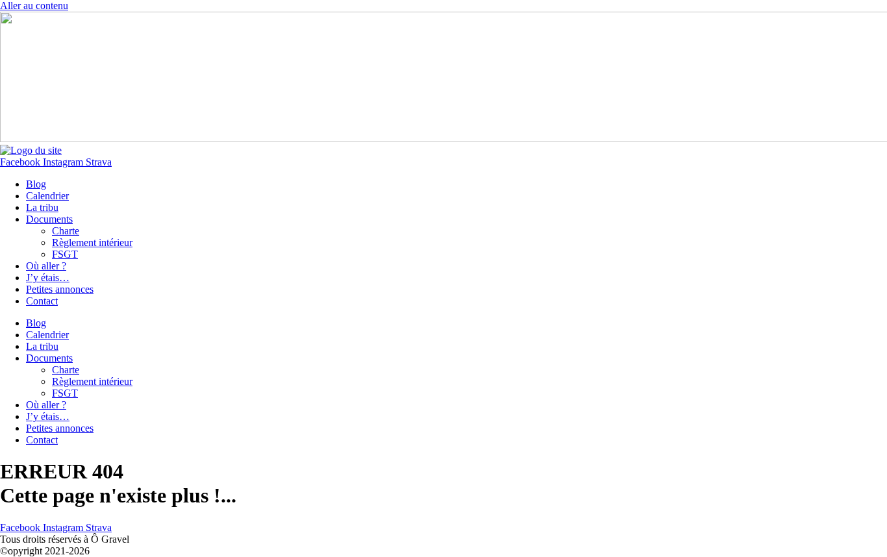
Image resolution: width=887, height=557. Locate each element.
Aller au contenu (34, 5)
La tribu (42, 207)
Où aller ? (46, 265)
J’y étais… (47, 277)
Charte (65, 230)
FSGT (65, 254)
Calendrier (47, 195)
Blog (36, 184)
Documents (49, 219)
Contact (42, 300)
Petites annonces (60, 289)
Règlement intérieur (92, 242)
